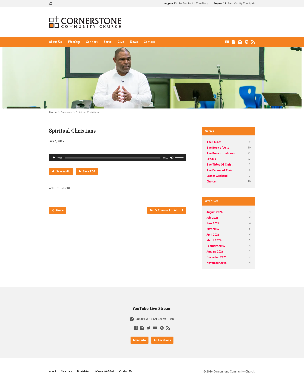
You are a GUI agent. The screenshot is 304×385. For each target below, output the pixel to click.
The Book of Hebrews (221, 153)
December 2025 (217, 257)
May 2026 (213, 229)
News (134, 41)
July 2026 (212, 217)
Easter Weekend (217, 175)
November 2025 (217, 262)
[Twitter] (149, 328)
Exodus (211, 158)
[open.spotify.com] (246, 42)
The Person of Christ (220, 170)
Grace (59, 210)
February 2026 (216, 245)
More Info (139, 340)
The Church (214, 142)
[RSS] (253, 42)
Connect (92, 41)
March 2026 (214, 240)
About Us (55, 41)
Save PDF (88, 171)
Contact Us (125, 371)
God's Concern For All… (165, 210)
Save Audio (63, 171)
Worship (74, 41)
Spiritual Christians (87, 112)
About (52, 371)
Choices (212, 181)
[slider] (180, 157)
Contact (149, 41)
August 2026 (215, 212)
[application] (117, 157)
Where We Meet (104, 371)
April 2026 (213, 234)
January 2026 (215, 251)
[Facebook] (233, 42)
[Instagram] (240, 42)
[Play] (53, 157)
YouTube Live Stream (152, 308)
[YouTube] (227, 42)
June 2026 (213, 223)
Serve (108, 41)
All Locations (162, 340)
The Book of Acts (218, 147)
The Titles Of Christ (220, 164)
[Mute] (172, 157)
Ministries (83, 371)
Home (53, 112)
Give (121, 41)
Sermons (66, 112)
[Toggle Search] (50, 4)
